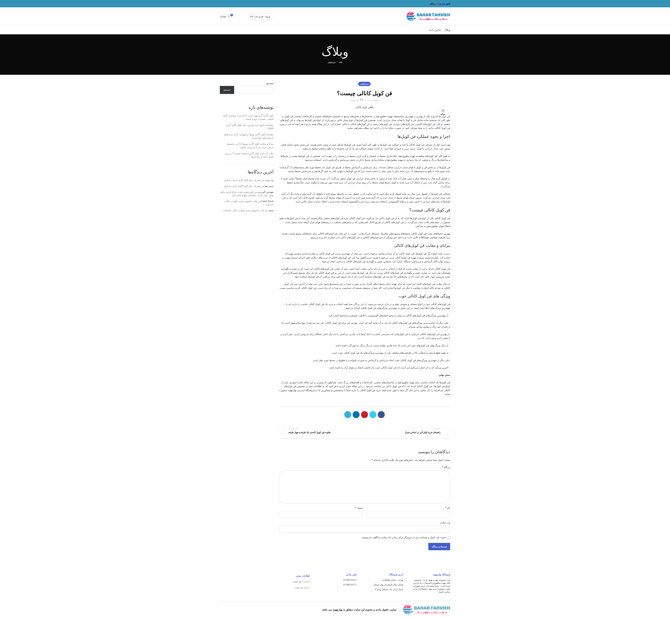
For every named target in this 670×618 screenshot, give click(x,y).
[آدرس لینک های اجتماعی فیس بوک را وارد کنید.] (238, 3)
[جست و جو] (245, 16)
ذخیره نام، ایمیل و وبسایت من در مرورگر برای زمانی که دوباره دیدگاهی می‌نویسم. (403, 537)
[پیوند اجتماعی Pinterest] (230, 3)
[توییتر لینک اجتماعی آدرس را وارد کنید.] (234, 3)
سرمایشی (332, 62)
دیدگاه (446, 467)
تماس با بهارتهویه (301, 581)
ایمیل (359, 507)
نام (447, 507)
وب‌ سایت (445, 522)
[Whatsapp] (257, 609)
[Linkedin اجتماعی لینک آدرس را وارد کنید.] (226, 3)
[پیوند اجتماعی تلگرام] (222, 3)
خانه (340, 62)
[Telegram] (266, 609)
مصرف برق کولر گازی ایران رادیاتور (242, 180)
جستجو (270, 83)
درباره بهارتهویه (302, 587)
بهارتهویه (269, 180)
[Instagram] (274, 609)
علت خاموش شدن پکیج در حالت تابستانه (244, 210)
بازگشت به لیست (364, 430)
